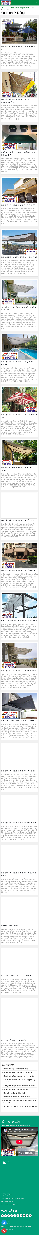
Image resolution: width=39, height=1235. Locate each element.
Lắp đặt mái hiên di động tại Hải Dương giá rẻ (18, 874)
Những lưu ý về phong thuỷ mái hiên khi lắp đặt (18, 153)
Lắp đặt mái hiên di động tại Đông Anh (18, 570)
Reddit (24, 1215)
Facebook (2, 1215)
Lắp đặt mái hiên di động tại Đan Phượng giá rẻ (15, 101)
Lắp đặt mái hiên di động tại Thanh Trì (18, 205)
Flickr (30, 1215)
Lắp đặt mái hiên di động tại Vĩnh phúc (18, 671)
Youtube (11, 1215)
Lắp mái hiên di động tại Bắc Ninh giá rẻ (19, 257)
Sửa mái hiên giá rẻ (10, 926)
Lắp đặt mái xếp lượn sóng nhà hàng (15, 1069)
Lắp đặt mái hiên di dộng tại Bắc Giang (18, 823)
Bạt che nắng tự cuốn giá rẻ (14, 1040)
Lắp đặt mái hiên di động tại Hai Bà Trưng (16, 469)
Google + (21, 1215)
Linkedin (18, 1215)
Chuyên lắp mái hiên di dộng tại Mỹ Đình (19, 721)
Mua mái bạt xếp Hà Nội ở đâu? (14, 1093)
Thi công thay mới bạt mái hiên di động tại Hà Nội (18, 308)
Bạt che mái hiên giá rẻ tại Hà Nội (16, 976)
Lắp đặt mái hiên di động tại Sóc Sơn (17, 520)
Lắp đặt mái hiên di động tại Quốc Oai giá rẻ (18, 363)
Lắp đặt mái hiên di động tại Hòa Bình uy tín (19, 416)
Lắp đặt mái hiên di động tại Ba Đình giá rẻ (19, 48)
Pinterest (8, 1215)
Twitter (5, 1215)
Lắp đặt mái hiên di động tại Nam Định (18, 771)
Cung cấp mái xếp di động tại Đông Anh (19, 621)
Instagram (14, 1215)
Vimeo (27, 1215)
